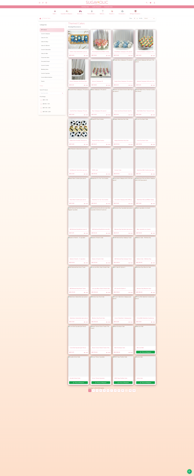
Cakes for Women (45, 45)
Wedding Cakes (85, 6)
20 (134, 390)
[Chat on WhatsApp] (189, 471)
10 (122, 390)
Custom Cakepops (45, 33)
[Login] (154, 2)
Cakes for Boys (44, 41)
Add (87, 55)
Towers (43, 81)
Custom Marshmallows (46, 77)
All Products (44, 29)
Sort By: (140, 18)
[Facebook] (43, 2)
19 (130, 390)
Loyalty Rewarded (96, 6)
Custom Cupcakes (45, 73)
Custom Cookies (45, 65)
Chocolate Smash (45, 61)
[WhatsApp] (39, 2)
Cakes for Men (44, 53)
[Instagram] (46, 2)
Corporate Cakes (108, 6)
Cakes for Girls (44, 37)
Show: (130, 18)
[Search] (146, 2)
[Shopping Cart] (150, 2)
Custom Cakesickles (46, 49)
